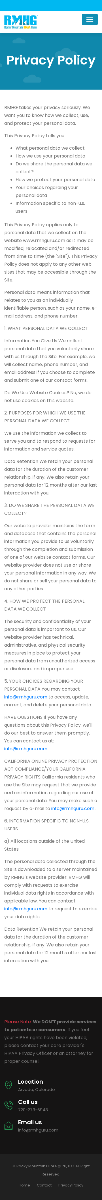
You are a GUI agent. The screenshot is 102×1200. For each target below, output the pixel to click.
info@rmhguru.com (25, 697)
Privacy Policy (70, 1185)
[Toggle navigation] (90, 19)
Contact (44, 1185)
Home (24, 1185)
